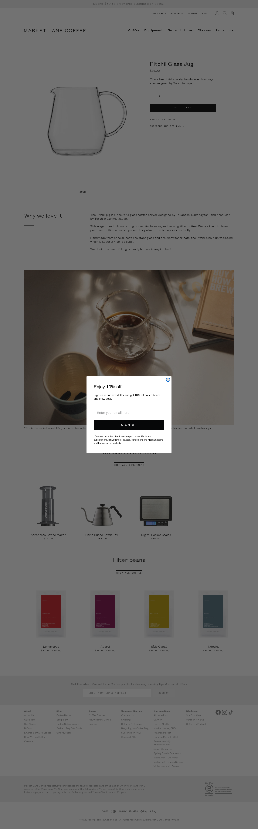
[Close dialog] (168, 380)
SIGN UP (129, 424)
